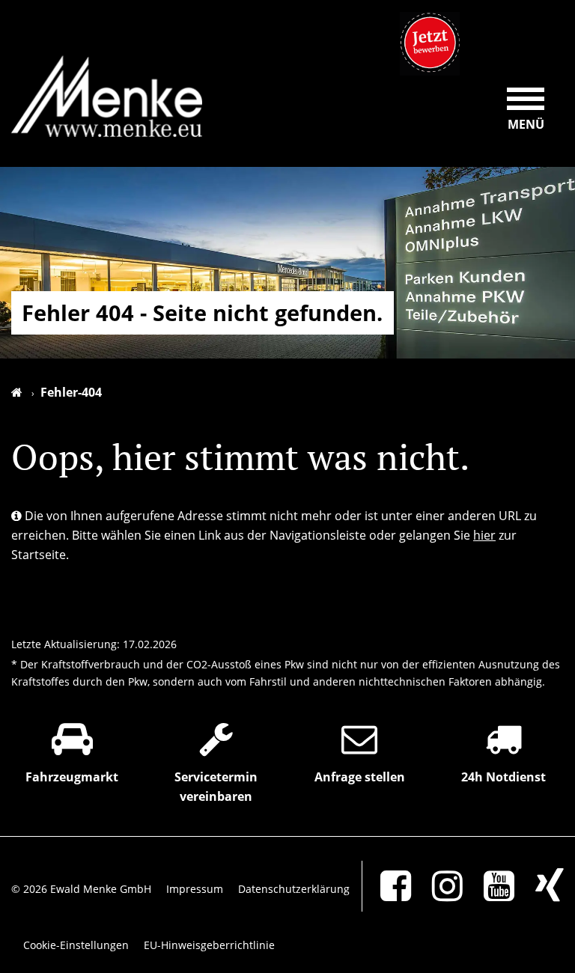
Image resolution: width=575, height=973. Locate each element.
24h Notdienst (503, 777)
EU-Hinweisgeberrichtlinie (209, 945)
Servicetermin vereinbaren (216, 787)
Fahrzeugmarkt (71, 777)
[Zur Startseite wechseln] (22, 392)
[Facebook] (386, 886)
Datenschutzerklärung (294, 889)
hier (484, 535)
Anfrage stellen (359, 777)
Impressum (194, 889)
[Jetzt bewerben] (430, 44)
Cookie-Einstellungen (76, 945)
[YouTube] (490, 886)
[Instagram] (438, 886)
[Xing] (540, 886)
